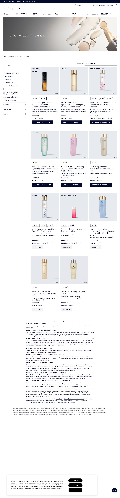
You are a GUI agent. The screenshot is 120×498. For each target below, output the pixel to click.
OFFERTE (95, 15)
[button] (114, 490)
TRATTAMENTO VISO (21, 14)
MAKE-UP (35, 14)
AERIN (67, 15)
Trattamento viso (13, 56)
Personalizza (75, 490)
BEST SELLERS (6, 14)
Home (5, 56)
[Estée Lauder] (13, 8)
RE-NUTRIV (56, 14)
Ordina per (80, 63)
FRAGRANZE (47, 15)
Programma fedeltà (106, 14)
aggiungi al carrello (42, 122)
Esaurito (37, 247)
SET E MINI (74, 14)
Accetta (75, 480)
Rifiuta (75, 485)
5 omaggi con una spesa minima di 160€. (19, 1)
